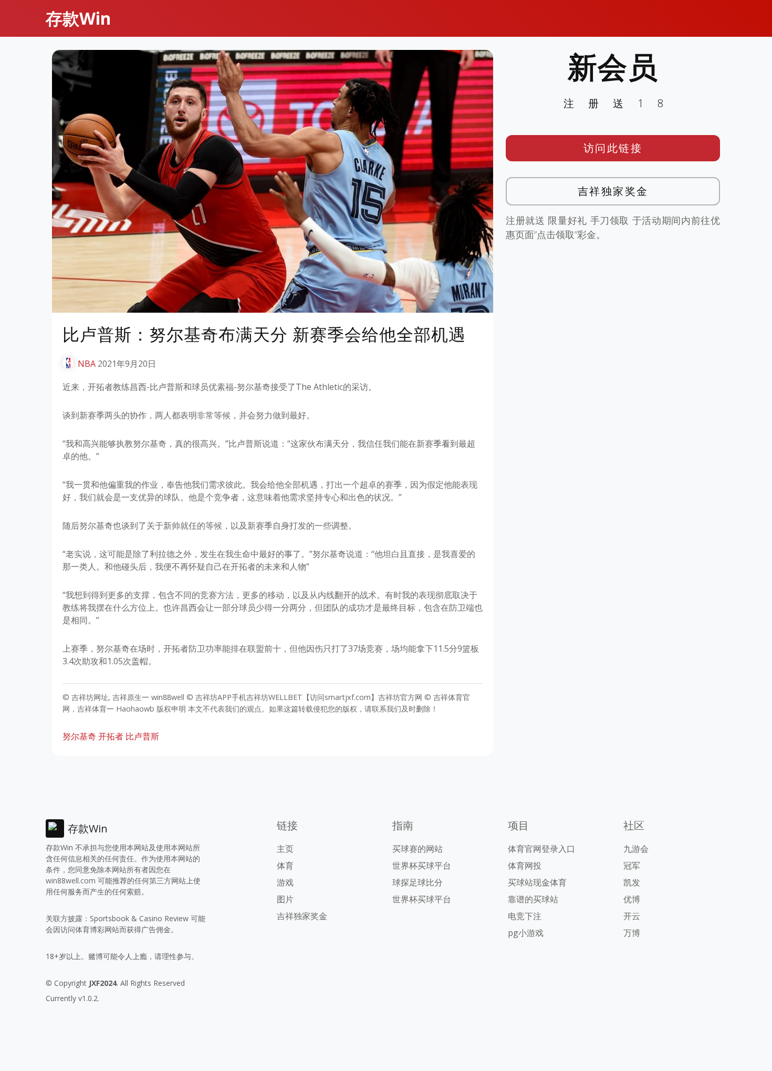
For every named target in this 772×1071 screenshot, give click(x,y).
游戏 (285, 882)
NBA (87, 363)
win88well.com (71, 880)
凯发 (631, 882)
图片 (285, 899)
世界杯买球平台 (421, 865)
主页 (285, 848)
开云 (631, 916)
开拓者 (110, 736)
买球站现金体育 (537, 882)
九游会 (636, 848)
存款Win (78, 18)
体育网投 (524, 865)
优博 (631, 899)
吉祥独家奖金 (613, 191)
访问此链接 (613, 148)
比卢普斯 (142, 736)
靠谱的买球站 (533, 899)
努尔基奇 (79, 736)
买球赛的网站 (417, 848)
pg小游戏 (526, 933)
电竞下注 (524, 916)
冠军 (631, 865)
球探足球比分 (417, 882)
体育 (285, 865)
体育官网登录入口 (541, 848)
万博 (631, 933)
